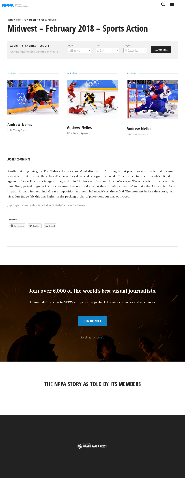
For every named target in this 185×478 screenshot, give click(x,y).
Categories (127, 45)
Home (10, 19)
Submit (44, 45)
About (14, 45)
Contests (21, 19)
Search (163, 3)
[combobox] (79, 50)
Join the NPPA (92, 321)
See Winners (161, 49)
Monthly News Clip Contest (43, 19)
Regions (70, 45)
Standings (29, 45)
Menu (172, 3)
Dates (98, 45)
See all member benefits (92, 337)
